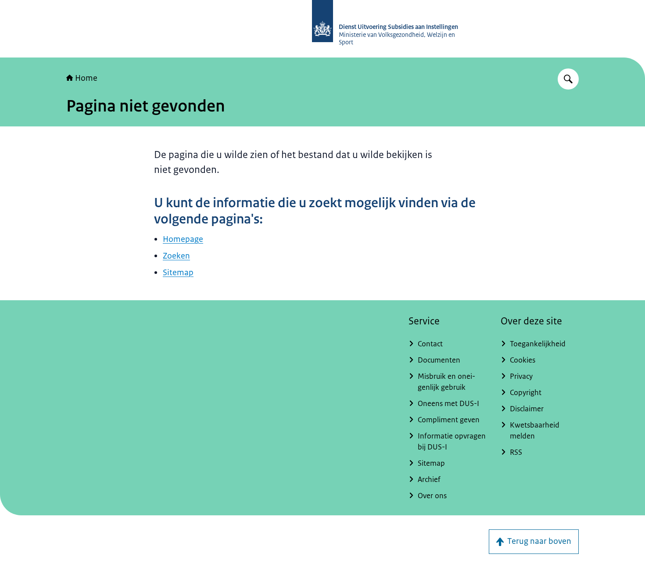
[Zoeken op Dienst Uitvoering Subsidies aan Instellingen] (568, 79)
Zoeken (176, 256)
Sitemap (178, 272)
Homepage (183, 239)
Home (86, 78)
